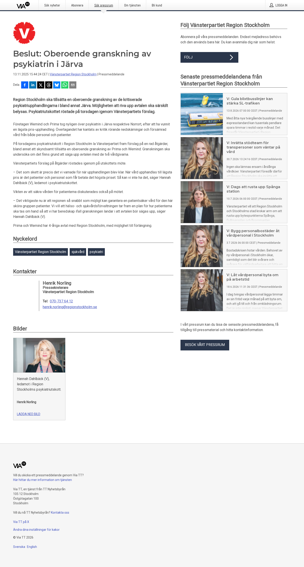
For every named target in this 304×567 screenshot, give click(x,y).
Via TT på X (21, 522)
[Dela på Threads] (48, 85)
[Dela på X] (40, 85)
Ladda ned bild (28, 414)
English (32, 547)
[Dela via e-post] (72, 85)
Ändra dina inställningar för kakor (36, 529)
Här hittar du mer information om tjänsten (42, 480)
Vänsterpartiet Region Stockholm (73, 74)
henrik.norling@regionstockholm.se (70, 307)
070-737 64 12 (61, 301)
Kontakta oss (60, 512)
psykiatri (96, 252)
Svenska (19, 547)
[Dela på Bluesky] (56, 85)
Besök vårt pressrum (205, 345)
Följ (188, 57)
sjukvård (77, 252)
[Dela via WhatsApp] (64, 85)
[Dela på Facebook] (24, 85)
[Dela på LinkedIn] (32, 85)
